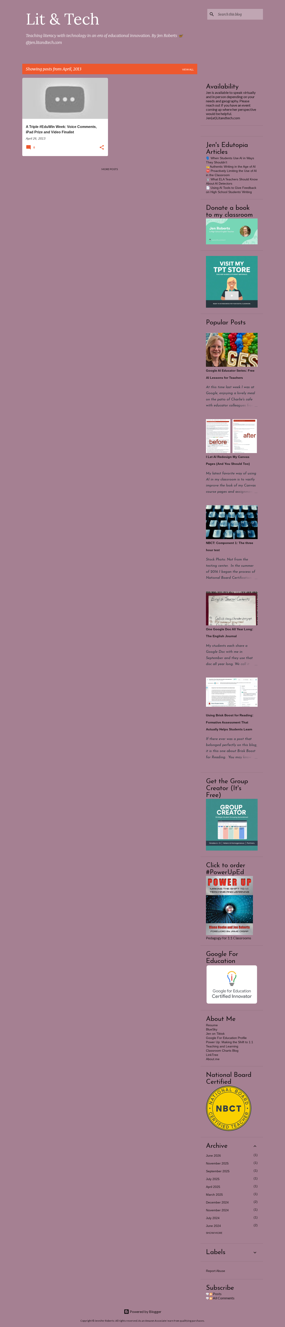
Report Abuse (215, 1271)
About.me (213, 1059)
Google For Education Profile (226, 1038)
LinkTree (212, 1055)
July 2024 (213, 1218)
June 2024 (213, 1226)
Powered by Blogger (145, 1311)
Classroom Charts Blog (222, 1050)
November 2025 (217, 1163)
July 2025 (213, 1179)
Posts (217, 1294)
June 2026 (213, 1155)
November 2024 (217, 1210)
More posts (110, 169)
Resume (212, 1025)
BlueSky (211, 1029)
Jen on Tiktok (215, 1033)
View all (188, 69)
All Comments (223, 1298)
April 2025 (213, 1187)
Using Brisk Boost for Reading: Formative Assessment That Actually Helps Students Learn (229, 722)
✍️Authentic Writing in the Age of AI (231, 166)
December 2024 (217, 1202)
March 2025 (214, 1194)
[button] (101, 148)
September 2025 (218, 1171)
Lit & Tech (62, 19)
